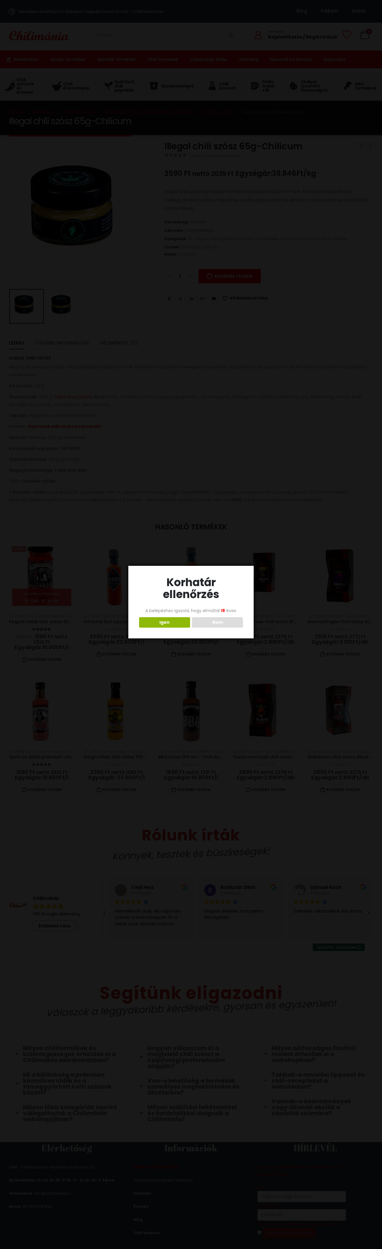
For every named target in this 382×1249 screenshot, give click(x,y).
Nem (217, 622)
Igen (164, 622)
